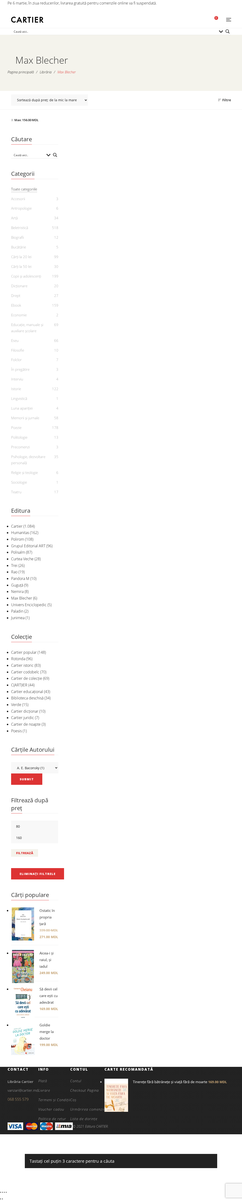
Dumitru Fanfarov (152, 227)
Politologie (19, 437)
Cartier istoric (22, 665)
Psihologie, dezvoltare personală (28, 459)
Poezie (93, 211)
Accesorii (18, 198)
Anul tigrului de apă (93, 339)
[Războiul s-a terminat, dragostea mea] (205, 282)
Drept (15, 295)
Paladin (17, 611)
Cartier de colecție (26, 678)
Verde (16, 704)
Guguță (17, 585)
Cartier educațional (27, 691)
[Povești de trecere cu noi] (205, 171)
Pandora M (20, 578)
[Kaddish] (149, 282)
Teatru (16, 492)
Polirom (17, 539)
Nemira (17, 591)
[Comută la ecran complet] (2, 1192)
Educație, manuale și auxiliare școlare (27, 327)
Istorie (16, 388)
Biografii (17, 237)
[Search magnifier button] (227, 31)
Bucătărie (18, 247)
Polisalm (18, 552)
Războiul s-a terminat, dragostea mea (205, 342)
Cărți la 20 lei (21, 256)
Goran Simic (208, 353)
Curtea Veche (22, 558)
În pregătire (20, 369)
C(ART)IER (19, 685)
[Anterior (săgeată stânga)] (0, 1198)
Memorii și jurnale (25, 417)
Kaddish (149, 339)
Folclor (16, 359)
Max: (26, 120)
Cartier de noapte (26, 724)
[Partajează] (4, 1192)
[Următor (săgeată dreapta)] (2, 1198)
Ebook (16, 305)
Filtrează (24, 853)
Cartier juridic (22, 717)
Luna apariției (22, 408)
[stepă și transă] (149, 171)
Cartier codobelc (25, 672)
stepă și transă (149, 219)
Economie (19, 315)
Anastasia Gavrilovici (96, 233)
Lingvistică (19, 398)
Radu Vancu (152, 346)
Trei (14, 565)
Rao (14, 571)
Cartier (16, 526)
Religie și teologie (24, 472)
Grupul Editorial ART (28, 545)
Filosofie (17, 350)
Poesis (16, 730)
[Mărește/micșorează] (0, 1192)
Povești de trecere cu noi (205, 227)
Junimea (18, 617)
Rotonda (18, 658)
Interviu (17, 379)
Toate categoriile (24, 189)
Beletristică (19, 227)
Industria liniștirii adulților (93, 222)
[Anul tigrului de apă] (93, 282)
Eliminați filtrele (38, 874)
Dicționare (19, 285)
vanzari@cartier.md (23, 1090)
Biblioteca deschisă (27, 698)
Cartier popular (24, 652)
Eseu (15, 340)
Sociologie (19, 482)
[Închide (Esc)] (6, 1192)
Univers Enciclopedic (29, 604)
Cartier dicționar (24, 711)
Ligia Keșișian (96, 346)
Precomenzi (20, 447)
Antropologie (21, 208)
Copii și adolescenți (26, 276)
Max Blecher (21, 598)
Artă (14, 218)
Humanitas (20, 532)
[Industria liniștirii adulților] (93, 171)
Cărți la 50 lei (21, 266)
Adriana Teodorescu (207, 235)
